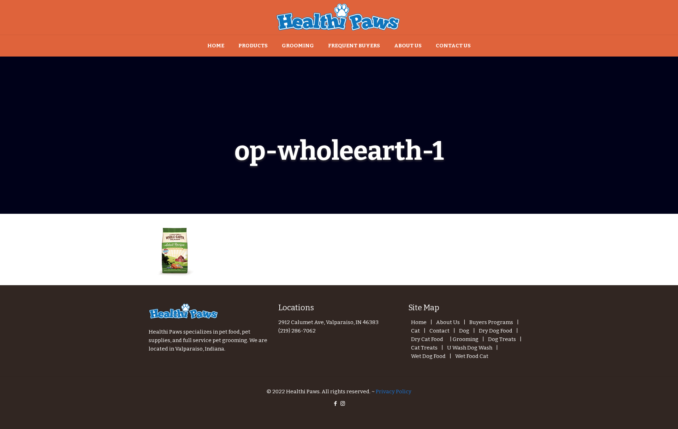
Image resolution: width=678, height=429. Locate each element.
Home (419, 322)
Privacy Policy (393, 391)
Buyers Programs (491, 322)
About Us (448, 322)
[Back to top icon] (644, 414)
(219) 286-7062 (297, 331)
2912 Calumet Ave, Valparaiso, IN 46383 (328, 322)
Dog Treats (502, 339)
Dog (464, 331)
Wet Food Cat (471, 356)
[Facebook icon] (335, 403)
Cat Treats (424, 348)
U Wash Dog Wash (469, 348)
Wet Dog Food (428, 356)
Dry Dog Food (495, 331)
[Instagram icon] (342, 403)
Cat (415, 331)
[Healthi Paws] (339, 17)
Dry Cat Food (427, 339)
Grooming (465, 339)
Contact (439, 331)
